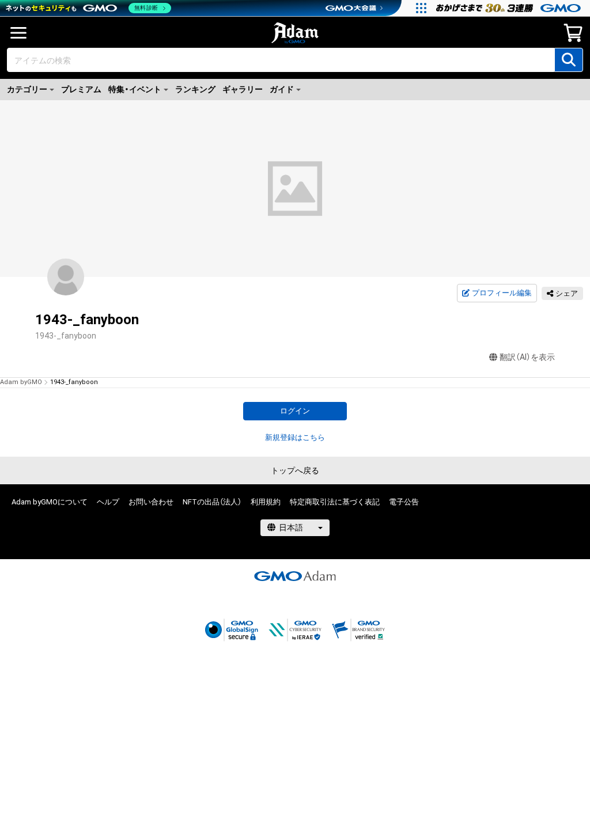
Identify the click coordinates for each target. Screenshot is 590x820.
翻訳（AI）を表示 (527, 357)
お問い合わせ (150, 502)
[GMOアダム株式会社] (295, 576)
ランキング (195, 89)
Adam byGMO (21, 382)
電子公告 (404, 502)
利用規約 (266, 502)
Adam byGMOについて (50, 502)
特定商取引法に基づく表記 (335, 502)
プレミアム (81, 89)
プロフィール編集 (502, 292)
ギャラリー (242, 89)
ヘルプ (108, 502)
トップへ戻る (295, 470)
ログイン (295, 411)
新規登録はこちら (295, 437)
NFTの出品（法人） (212, 502)
